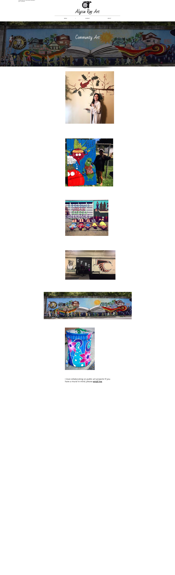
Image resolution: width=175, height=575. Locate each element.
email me (97, 381)
